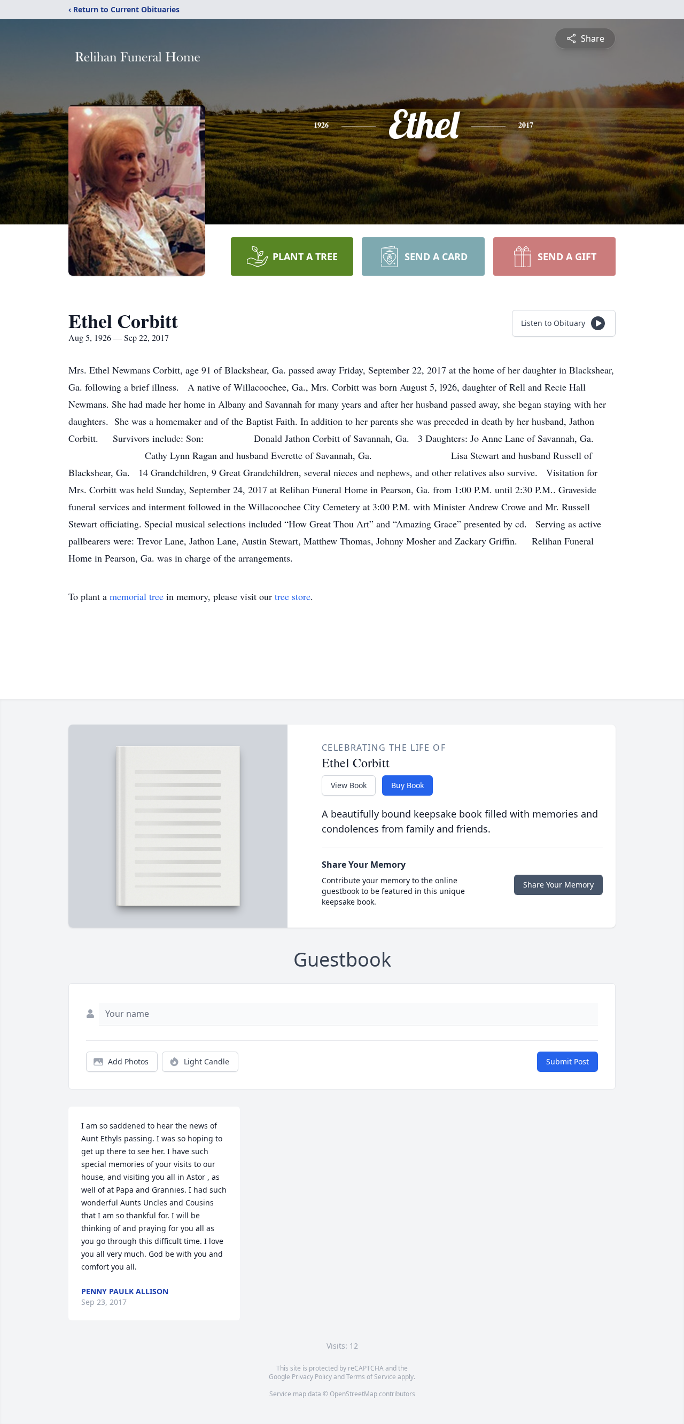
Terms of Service (371, 1376)
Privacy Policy (312, 1376)
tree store (292, 596)
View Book (349, 785)
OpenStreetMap (353, 1393)
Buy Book (407, 785)
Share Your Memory (558, 885)
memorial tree (137, 596)
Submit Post (567, 1061)
